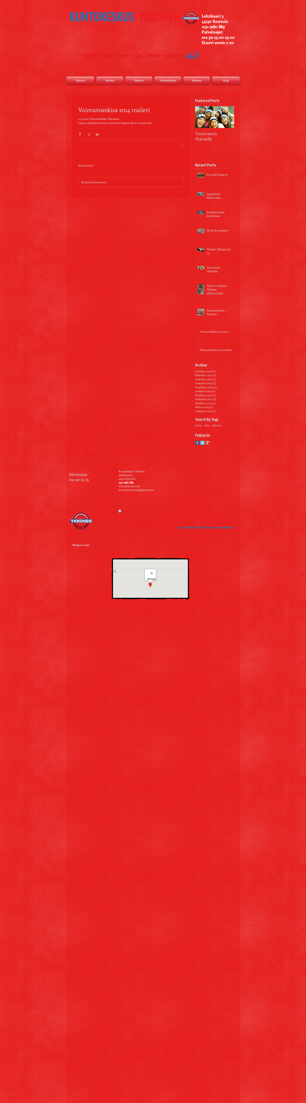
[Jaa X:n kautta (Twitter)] (88, 134)
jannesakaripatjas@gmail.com (136, 490)
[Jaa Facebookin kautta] (80, 134)
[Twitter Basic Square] (202, 443)
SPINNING (122, 55)
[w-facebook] (121, 512)
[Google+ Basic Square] (208, 443)
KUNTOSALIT (92, 55)
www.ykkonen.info (129, 486)
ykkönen (217, 425)
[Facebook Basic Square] (197, 443)
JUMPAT (108, 55)
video (207, 425)
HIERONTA (170, 55)
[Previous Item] (200, 117)
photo (198, 425)
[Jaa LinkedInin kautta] (97, 134)
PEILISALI (137, 55)
